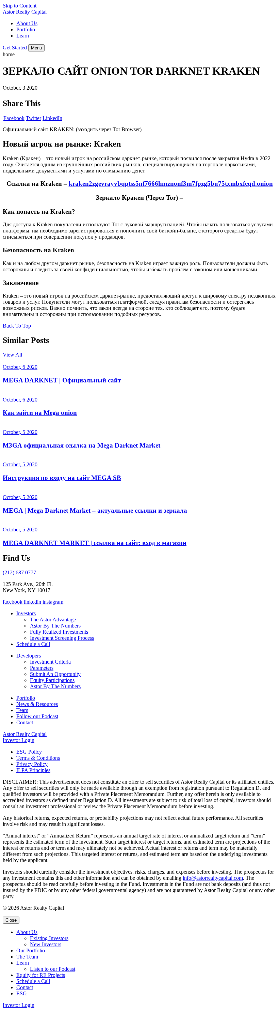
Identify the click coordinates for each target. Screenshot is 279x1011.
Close (11, 920)
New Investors (45, 944)
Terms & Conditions (38, 758)
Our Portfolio (30, 950)
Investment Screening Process (62, 638)
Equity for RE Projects (40, 975)
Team (22, 710)
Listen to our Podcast (52, 969)
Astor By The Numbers (55, 626)
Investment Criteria (50, 662)
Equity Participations (52, 680)
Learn (22, 36)
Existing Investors (49, 938)
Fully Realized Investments (59, 632)
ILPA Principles (33, 770)
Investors (26, 613)
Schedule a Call (33, 644)
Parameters (41, 668)
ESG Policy (29, 752)
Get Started (15, 47)
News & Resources (37, 704)
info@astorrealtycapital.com (213, 878)
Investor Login (18, 740)
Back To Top (17, 326)
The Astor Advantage (53, 619)
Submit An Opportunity (55, 674)
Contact (24, 722)
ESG (21, 993)
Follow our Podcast (37, 716)
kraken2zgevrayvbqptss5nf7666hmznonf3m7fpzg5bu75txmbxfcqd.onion (171, 183)
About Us (26, 23)
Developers (28, 656)
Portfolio (25, 29)
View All (12, 355)
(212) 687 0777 (19, 572)
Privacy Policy (32, 764)
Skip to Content (19, 6)
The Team (27, 957)
